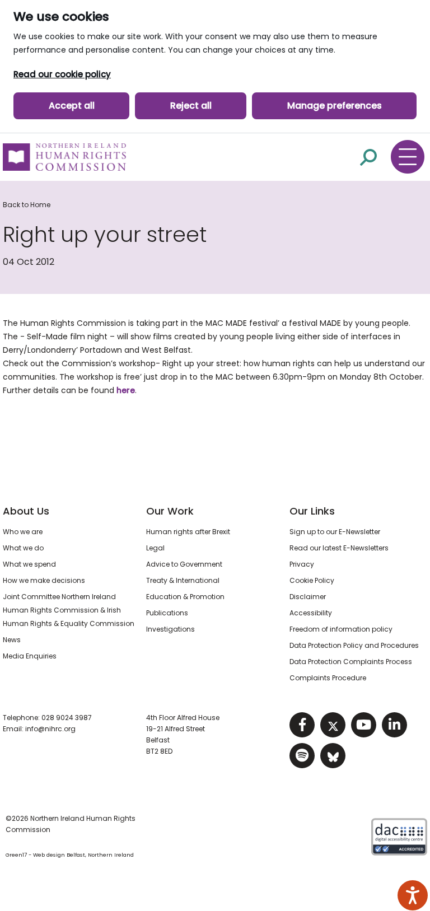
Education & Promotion (185, 596)
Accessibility (310, 613)
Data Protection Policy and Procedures (354, 645)
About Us (26, 511)
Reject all (191, 105)
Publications (167, 613)
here (125, 390)
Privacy (301, 564)
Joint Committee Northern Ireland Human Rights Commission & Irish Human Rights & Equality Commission (68, 610)
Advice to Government (184, 564)
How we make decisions (44, 580)
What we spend (29, 564)
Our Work (170, 511)
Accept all (72, 105)
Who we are (23, 531)
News (12, 639)
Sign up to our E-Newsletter (334, 531)
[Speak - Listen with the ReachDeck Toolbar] (413, 895)
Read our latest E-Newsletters (339, 548)
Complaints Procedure (327, 678)
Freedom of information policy (340, 629)
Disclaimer (307, 596)
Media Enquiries (30, 656)
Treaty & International (182, 580)
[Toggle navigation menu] (407, 156)
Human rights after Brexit (188, 531)
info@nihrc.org (50, 729)
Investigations (170, 629)
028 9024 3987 (66, 717)
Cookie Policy (311, 580)
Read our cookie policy (62, 74)
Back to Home (26, 204)
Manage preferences (334, 105)
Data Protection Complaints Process (350, 661)
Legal (155, 548)
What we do (23, 548)
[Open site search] (368, 156)
